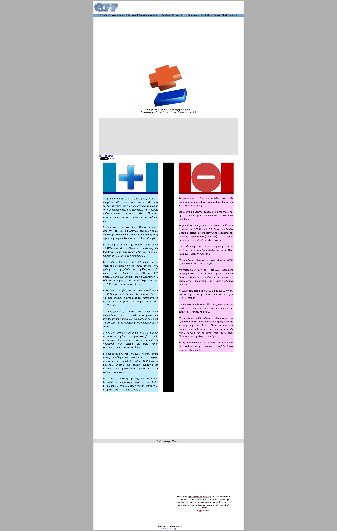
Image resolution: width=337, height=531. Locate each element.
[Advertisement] (181, 7)
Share (112, 159)
